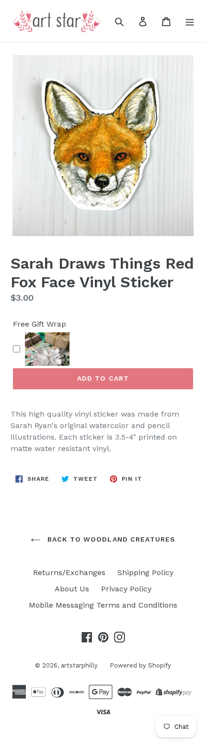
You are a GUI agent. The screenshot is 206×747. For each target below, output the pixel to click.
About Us (72, 588)
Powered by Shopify (140, 665)
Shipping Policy (145, 572)
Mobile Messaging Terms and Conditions (103, 605)
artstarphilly (79, 665)
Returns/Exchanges (69, 572)
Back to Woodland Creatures (110, 539)
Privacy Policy (126, 588)
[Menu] (189, 21)
